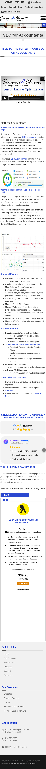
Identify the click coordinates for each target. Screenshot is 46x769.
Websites (8, 694)
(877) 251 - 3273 (12, 2)
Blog (20, 7)
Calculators (36, 2)
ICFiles (7, 702)
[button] (2, 450)
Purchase (8, 667)
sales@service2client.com (16, 747)
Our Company (10, 658)
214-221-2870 (11, 738)
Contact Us (10, 390)
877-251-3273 (11, 741)
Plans (6, 495)
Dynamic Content (11, 698)
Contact (12, 7)
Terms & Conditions (19, 763)
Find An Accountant (34, 7)
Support (7, 671)
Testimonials (9, 662)
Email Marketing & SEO (14, 707)
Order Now (23, 583)
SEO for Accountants (30, 137)
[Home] (14, 21)
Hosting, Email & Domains (15, 711)
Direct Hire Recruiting (10, 12)
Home (6, 654)
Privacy (33, 763)
